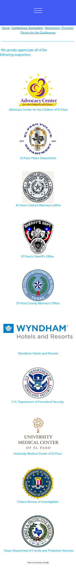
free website (37, 563)
